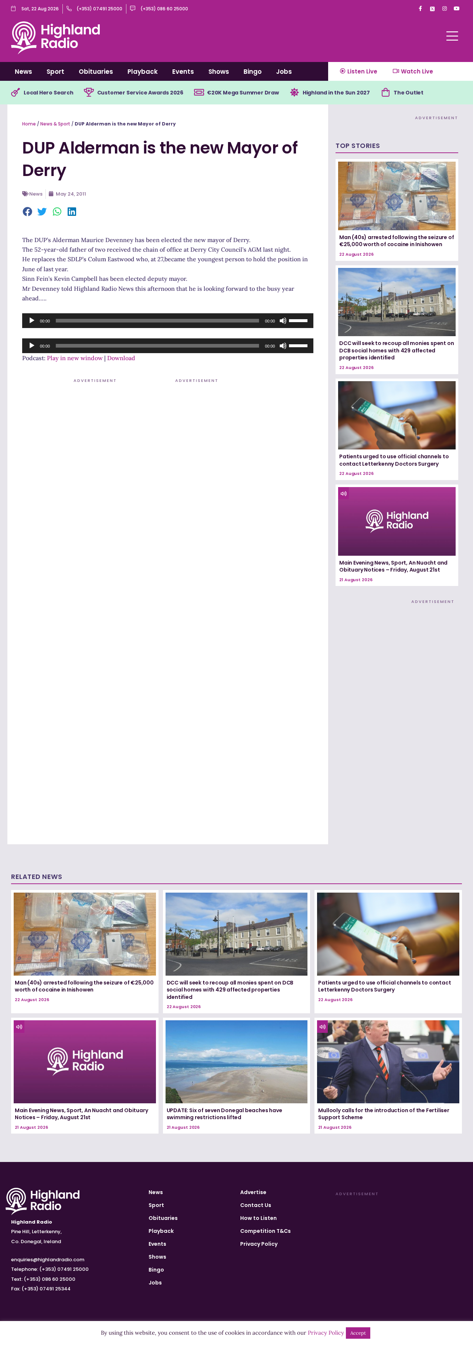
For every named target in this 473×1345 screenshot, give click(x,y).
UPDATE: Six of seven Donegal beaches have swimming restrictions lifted (224, 1114)
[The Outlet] (385, 92)
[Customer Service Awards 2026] (89, 92)
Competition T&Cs (265, 1231)
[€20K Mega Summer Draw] (198, 92)
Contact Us (255, 1205)
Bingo (253, 71)
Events (183, 71)
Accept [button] (358, 1333)
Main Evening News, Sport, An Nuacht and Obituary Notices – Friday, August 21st (393, 566)
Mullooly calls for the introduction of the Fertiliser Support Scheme (383, 1114)
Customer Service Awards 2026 (140, 92)
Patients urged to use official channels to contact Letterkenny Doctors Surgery (394, 460)
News (23, 71)
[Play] (31, 320)
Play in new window (75, 358)
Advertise (253, 1192)
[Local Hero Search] (15, 92)
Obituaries (96, 71)
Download (121, 358)
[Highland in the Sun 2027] (294, 92)
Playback (142, 71)
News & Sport (55, 124)
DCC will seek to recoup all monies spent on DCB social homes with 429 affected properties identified (396, 350)
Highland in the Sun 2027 (336, 92)
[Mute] (283, 320)
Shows (218, 71)
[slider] (299, 320)
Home (29, 124)
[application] (167, 320)
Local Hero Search (49, 92)
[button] (27, 212)
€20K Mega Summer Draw (243, 92)
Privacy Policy (259, 1244)
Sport (55, 71)
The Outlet (408, 92)
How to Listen (258, 1218)
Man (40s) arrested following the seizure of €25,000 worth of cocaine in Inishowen (396, 241)
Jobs (284, 71)
